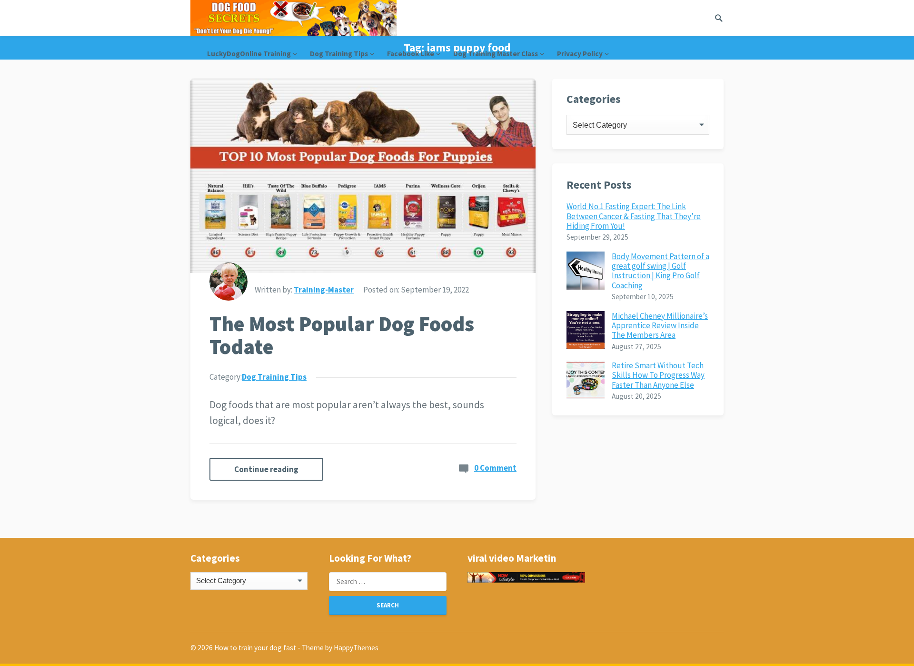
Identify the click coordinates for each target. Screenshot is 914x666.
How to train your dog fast (255, 647)
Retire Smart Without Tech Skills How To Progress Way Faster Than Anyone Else (658, 375)
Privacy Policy (580, 53)
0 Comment (495, 468)
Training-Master (324, 289)
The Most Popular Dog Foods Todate (341, 335)
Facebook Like (410, 53)
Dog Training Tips (339, 53)
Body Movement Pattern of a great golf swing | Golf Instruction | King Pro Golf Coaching (660, 271)
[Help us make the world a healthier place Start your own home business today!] (526, 577)
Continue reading (266, 469)
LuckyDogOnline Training (249, 53)
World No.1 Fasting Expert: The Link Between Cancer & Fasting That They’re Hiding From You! (633, 216)
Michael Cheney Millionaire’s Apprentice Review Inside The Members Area (660, 326)
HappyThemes (356, 647)
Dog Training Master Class (495, 53)
